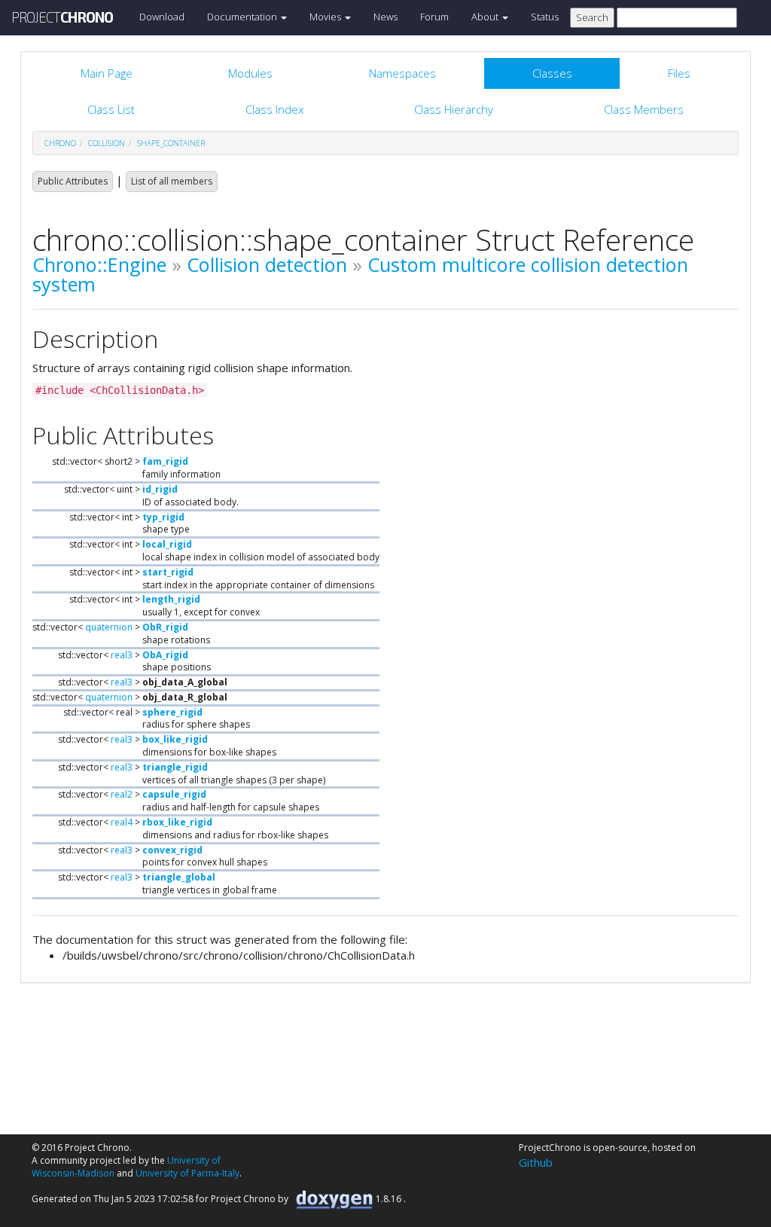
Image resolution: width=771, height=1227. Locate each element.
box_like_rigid (175, 739)
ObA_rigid (165, 655)
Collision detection (267, 264)
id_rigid (160, 489)
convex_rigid (172, 850)
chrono (60, 143)
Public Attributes (73, 181)
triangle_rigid (175, 767)
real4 (122, 822)
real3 (122, 655)
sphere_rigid (172, 712)
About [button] (486, 16)
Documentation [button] (243, 16)
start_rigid (168, 572)
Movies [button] (326, 16)
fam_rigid (165, 461)
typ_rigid (163, 517)
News (385, 16)
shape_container (171, 143)
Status (545, 16)
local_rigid (167, 544)
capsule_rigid (174, 794)
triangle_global (178, 877)
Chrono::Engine (99, 264)
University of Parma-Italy (187, 1173)
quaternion (109, 627)
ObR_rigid (165, 627)
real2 (122, 794)
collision (106, 143)
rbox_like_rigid (177, 822)
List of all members (171, 181)
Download (161, 16)
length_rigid (171, 599)
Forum (434, 16)
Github (536, 1162)
